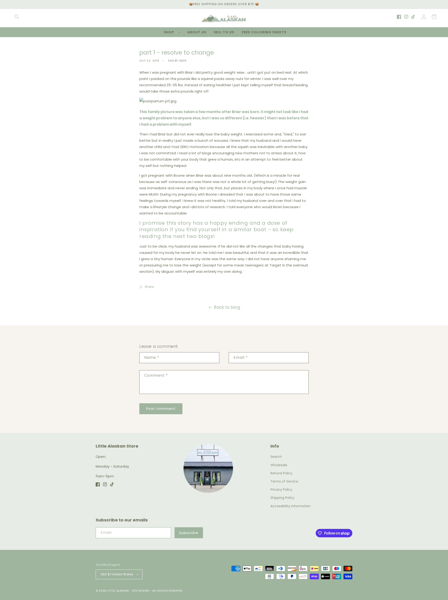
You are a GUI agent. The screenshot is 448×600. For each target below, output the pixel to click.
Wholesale (278, 465)
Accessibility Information (290, 506)
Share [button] (149, 286)
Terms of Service (284, 481)
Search (276, 456)
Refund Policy (281, 473)
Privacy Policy (281, 489)
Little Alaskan (118, 591)
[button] (17, 17)
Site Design (140, 591)
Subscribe (188, 532)
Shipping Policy (282, 497)
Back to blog (227, 307)
